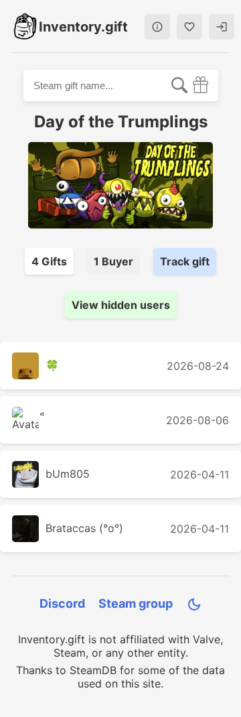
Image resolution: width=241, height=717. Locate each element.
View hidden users (121, 305)
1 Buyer (113, 261)
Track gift (185, 261)
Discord (62, 603)
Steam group (135, 603)
